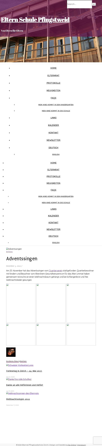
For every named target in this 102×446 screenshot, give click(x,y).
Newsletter (53, 140)
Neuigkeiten (53, 90)
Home (54, 68)
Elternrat (53, 75)
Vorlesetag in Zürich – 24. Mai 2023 (24, 371)
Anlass (9, 252)
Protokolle (53, 83)
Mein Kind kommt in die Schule (56, 111)
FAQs (53, 98)
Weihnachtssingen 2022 (18, 399)
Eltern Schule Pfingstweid (35, 19)
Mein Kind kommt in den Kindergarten (56, 105)
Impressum (81, 445)
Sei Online (72, 445)
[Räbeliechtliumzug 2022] (11, 356)
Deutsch (53, 147)
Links (53, 117)
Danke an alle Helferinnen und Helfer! (24, 385)
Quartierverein (55, 270)
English (56, 154)
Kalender (53, 125)
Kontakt (53, 132)
